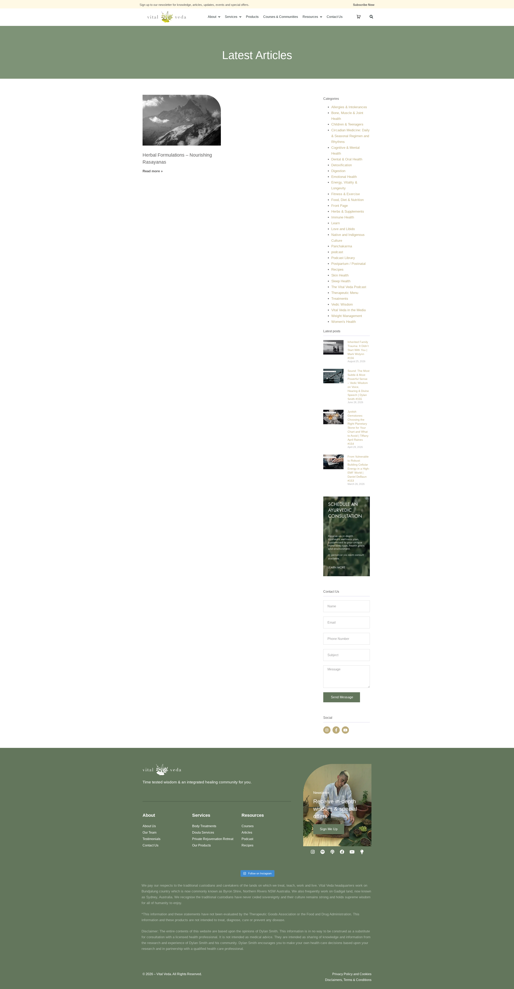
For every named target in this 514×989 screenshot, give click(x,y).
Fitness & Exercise (345, 194)
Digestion (338, 171)
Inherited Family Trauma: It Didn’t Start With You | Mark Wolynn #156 (358, 350)
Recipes (337, 269)
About (212, 16)
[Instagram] (326, 730)
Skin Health (340, 275)
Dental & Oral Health (346, 159)
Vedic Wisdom (342, 304)
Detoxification (341, 165)
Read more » (153, 171)
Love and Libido (343, 229)
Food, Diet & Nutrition (347, 200)
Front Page (339, 206)
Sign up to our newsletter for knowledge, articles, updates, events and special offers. (194, 4)
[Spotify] (322, 851)
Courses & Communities (280, 16)
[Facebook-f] (336, 730)
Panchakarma (341, 246)
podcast (337, 252)
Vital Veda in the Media (348, 310)
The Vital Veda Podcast (348, 287)
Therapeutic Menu (344, 293)
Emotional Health (344, 177)
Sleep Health (340, 281)
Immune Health (342, 217)
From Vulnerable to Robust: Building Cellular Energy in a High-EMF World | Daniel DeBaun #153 (359, 468)
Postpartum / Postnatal (348, 264)
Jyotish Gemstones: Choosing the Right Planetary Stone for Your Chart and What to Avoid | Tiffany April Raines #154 (358, 427)
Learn (335, 223)
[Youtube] (345, 730)
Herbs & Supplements (347, 211)
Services (231, 16)
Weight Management (346, 316)
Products (252, 16)
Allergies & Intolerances (349, 107)
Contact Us (335, 16)
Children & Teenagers (347, 124)
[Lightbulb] (361, 851)
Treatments (339, 299)
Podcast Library (343, 258)
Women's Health (343, 322)
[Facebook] (342, 851)
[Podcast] (332, 851)
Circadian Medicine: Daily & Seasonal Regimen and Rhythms (350, 136)
